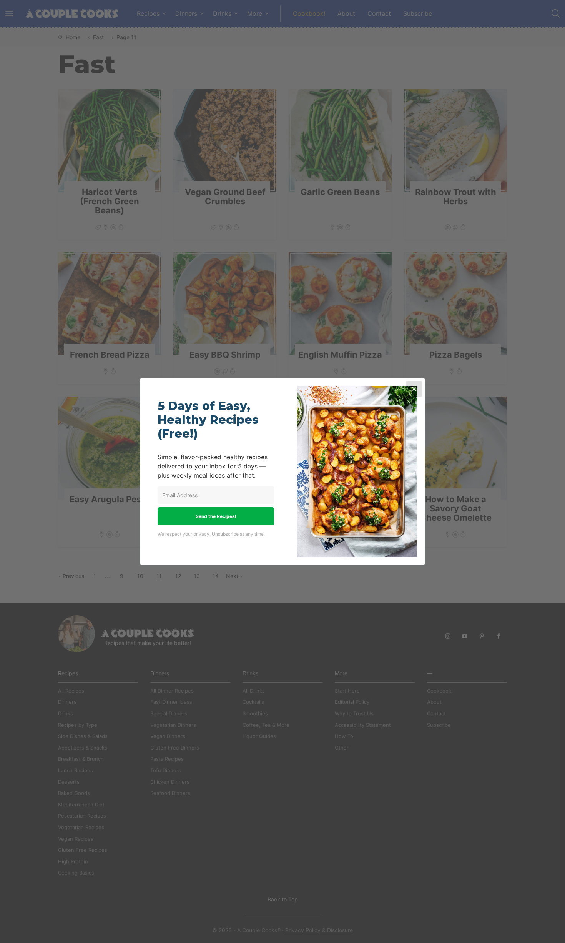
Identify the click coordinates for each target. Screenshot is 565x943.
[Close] (414, 389)
